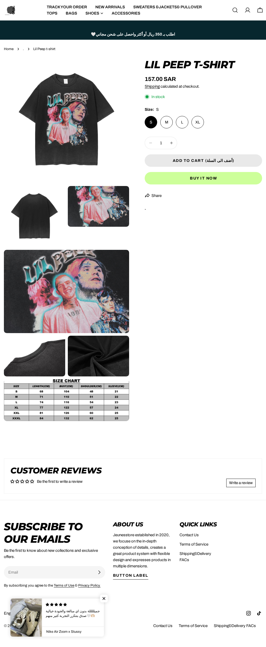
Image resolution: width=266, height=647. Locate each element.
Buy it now (203, 178)
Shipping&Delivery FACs (235, 626)
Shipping (152, 86)
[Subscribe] (99, 572)
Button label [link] (130, 575)
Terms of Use (64, 585)
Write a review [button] (241, 483)
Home (9, 49)
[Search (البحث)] (235, 10)
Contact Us (189, 535)
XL (197, 122)
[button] (104, 598)
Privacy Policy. (89, 585)
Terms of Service (193, 544)
